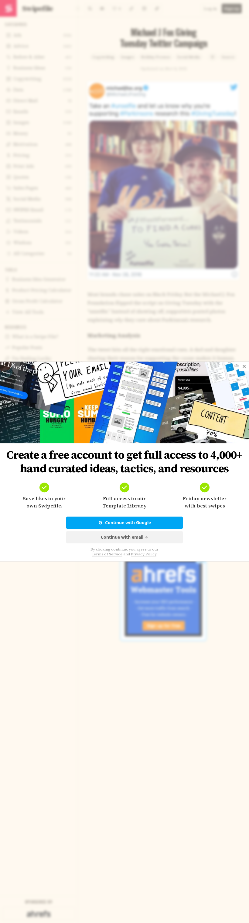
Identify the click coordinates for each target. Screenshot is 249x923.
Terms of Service (107, 554)
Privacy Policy (143, 554)
